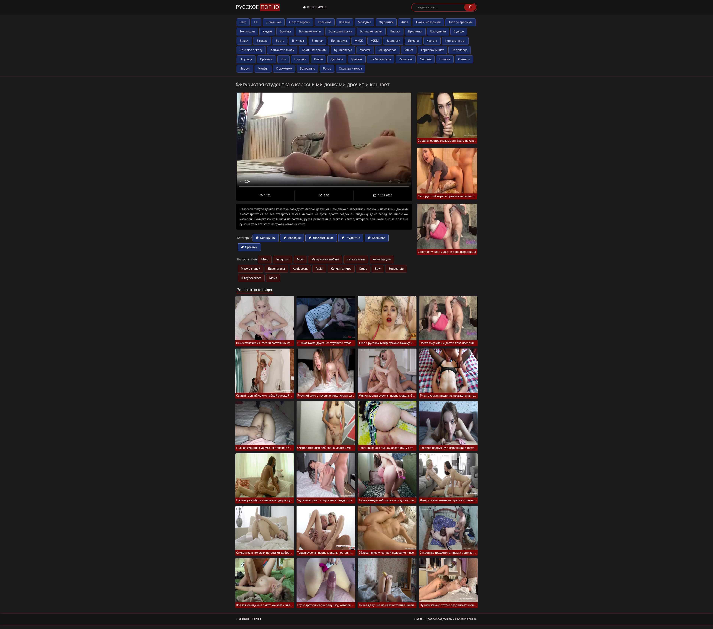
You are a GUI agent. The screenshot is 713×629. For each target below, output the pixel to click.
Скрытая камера (350, 68)
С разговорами (299, 22)
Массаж (365, 50)
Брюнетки (415, 31)
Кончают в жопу (251, 50)
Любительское (380, 59)
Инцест (245, 68)
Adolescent (300, 268)
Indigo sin (282, 259)
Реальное (405, 59)
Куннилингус (343, 50)
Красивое (324, 22)
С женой (464, 59)
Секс (243, 22)
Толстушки (247, 31)
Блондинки (438, 31)
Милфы (263, 68)
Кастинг (432, 40)
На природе (460, 50)
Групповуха (339, 40)
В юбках (317, 40)
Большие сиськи (340, 31)
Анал (404, 22)
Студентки (386, 22)
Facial (319, 268)
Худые (267, 31)
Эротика (285, 31)
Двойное (337, 59)
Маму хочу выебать (325, 259)
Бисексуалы (276, 268)
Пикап (318, 59)
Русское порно (248, 619)
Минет (408, 50)
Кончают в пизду (282, 50)
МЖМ (375, 40)
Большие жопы (310, 31)
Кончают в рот (455, 40)
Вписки (395, 31)
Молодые (364, 22)
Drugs (363, 268)
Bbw (378, 268)
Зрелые (344, 22)
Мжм (264, 259)
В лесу (244, 40)
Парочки (300, 59)
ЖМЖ (359, 40)
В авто (279, 40)
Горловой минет (432, 50)
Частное (426, 59)
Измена (413, 40)
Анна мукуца (382, 259)
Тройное (356, 59)
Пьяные (444, 59)
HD (256, 22)
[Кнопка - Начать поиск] (470, 7)
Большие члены (371, 31)
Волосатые (307, 68)
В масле (262, 40)
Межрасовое (387, 50)
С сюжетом (284, 68)
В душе (459, 31)
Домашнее (273, 22)
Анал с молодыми (428, 22)
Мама (273, 278)
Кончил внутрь (341, 268)
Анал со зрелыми (460, 22)
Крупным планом (314, 50)
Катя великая (356, 259)
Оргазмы (266, 59)
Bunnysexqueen (251, 278)
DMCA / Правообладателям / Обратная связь (445, 619)
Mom (300, 259)
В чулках (298, 40)
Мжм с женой (250, 268)
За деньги (393, 40)
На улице (246, 59)
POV (283, 59)
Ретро (327, 68)
